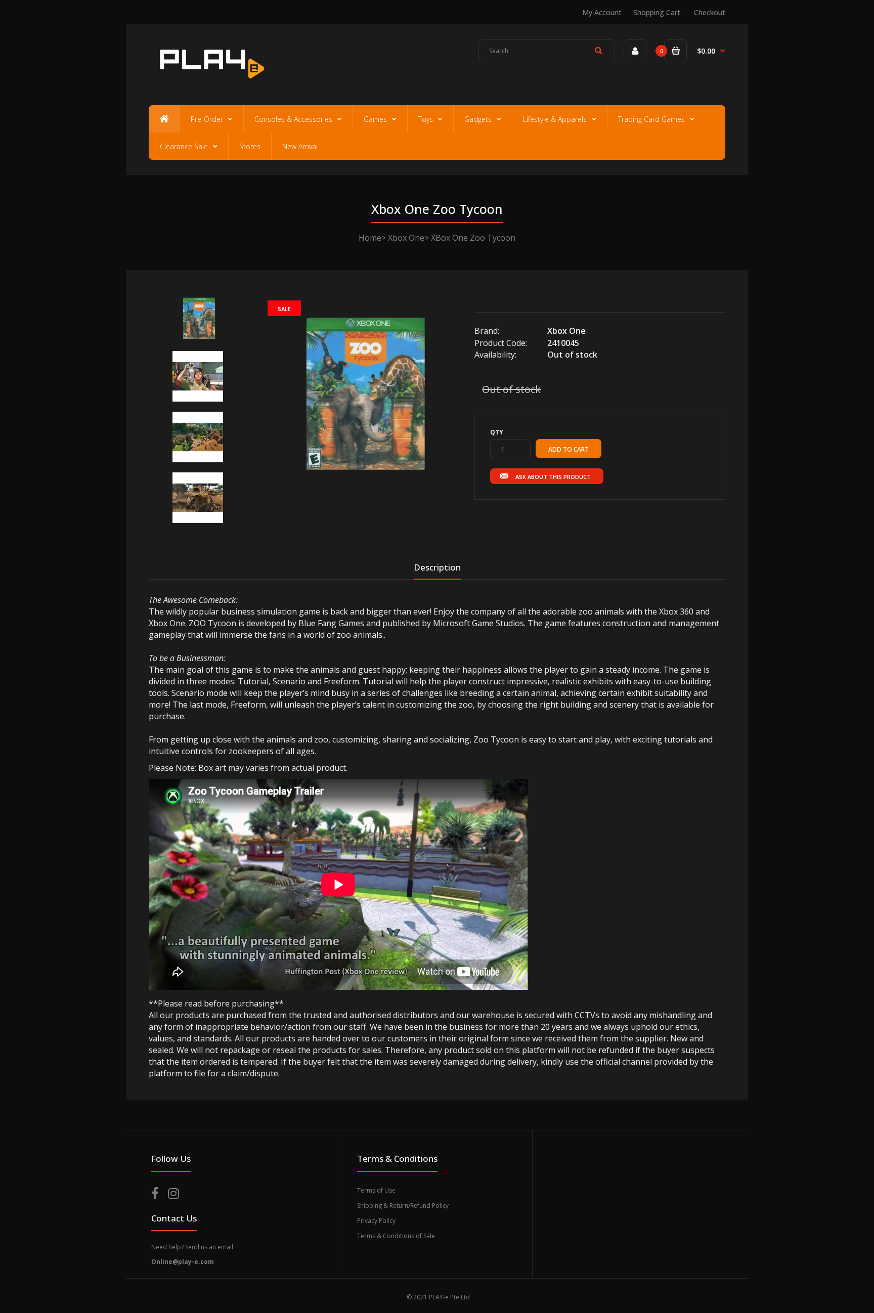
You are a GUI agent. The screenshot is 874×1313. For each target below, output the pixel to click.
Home (370, 237)
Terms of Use (376, 1190)
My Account (602, 12)
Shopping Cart (656, 12)
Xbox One (406, 237)
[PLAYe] (210, 83)
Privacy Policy (376, 1220)
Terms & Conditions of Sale (396, 1236)
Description (437, 567)
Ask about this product (553, 476)
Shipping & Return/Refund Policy (403, 1205)
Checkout (709, 12)
